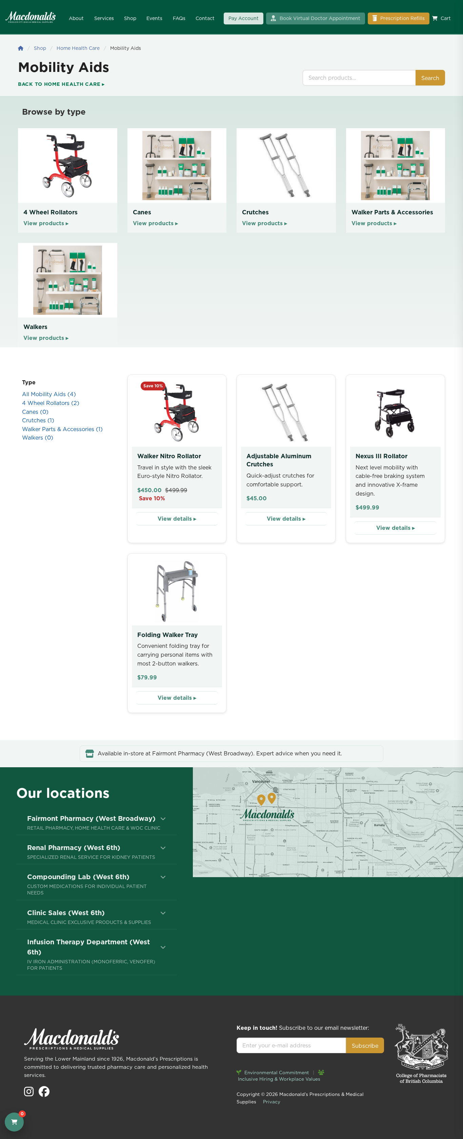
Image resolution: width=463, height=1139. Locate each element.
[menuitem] (96, 822)
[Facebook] (44, 1093)
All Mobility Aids (49, 394)
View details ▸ (177, 518)
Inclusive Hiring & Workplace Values (278, 1079)
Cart (446, 18)
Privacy (271, 1101)
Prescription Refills (402, 18)
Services (104, 18)
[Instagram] (29, 1093)
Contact (205, 18)
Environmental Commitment (276, 1072)
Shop (130, 18)
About (76, 18)
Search (430, 78)
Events (154, 18)
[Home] (20, 48)
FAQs (179, 18)
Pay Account (243, 18)
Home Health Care (78, 48)
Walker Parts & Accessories (62, 429)
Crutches (38, 420)
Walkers (37, 437)
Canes (35, 412)
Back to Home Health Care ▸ (61, 84)
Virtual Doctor (320, 18)
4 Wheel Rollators (50, 403)
